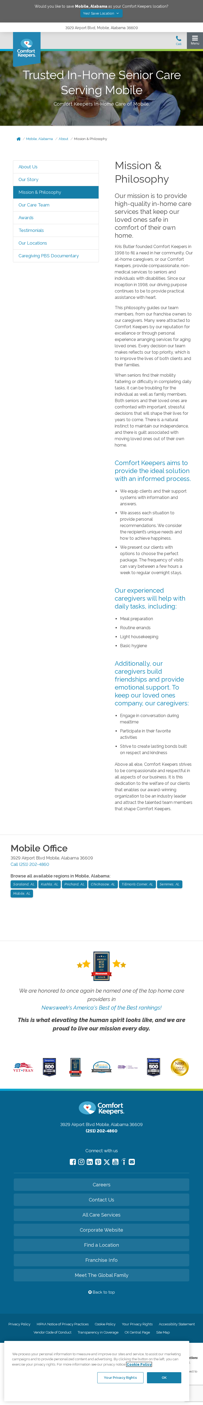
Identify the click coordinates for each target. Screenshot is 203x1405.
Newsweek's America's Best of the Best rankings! (101, 1007)
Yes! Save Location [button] (99, 13)
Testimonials (31, 230)
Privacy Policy (19, 1324)
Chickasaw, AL (103, 884)
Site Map (163, 1332)
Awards (26, 217)
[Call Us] (178, 42)
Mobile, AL (21, 893)
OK (164, 1378)
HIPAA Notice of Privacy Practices (63, 1324)
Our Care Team (34, 205)
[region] (96, 1371)
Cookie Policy (105, 1324)
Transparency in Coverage (98, 1332)
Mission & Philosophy (90, 139)
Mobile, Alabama (39, 139)
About (63, 139)
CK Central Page (137, 1332)
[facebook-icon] (73, 1162)
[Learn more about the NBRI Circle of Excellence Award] (179, 1075)
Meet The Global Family (101, 1275)
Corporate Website (101, 1230)
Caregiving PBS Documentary (49, 255)
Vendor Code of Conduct (52, 1332)
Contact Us (101, 1200)
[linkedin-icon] (90, 1162)
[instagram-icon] (81, 1162)
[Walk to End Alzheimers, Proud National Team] (127, 1068)
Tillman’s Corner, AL (137, 884)
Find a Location (101, 1245)
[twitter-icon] (107, 1162)
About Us (28, 166)
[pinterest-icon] (98, 1162)
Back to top (103, 1292)
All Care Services (101, 1215)
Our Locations (33, 243)
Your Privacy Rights (137, 1324)
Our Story (28, 179)
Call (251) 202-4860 (30, 864)
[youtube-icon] (115, 1162)
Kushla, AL (49, 884)
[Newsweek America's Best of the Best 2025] (75, 1075)
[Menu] (195, 41)
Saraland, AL (24, 884)
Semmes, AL (170, 884)
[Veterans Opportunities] (23, 1072)
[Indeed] (123, 1162)
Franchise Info (101, 1260)
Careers (101, 1184)
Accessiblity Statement (177, 1324)
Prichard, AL (74, 884)
